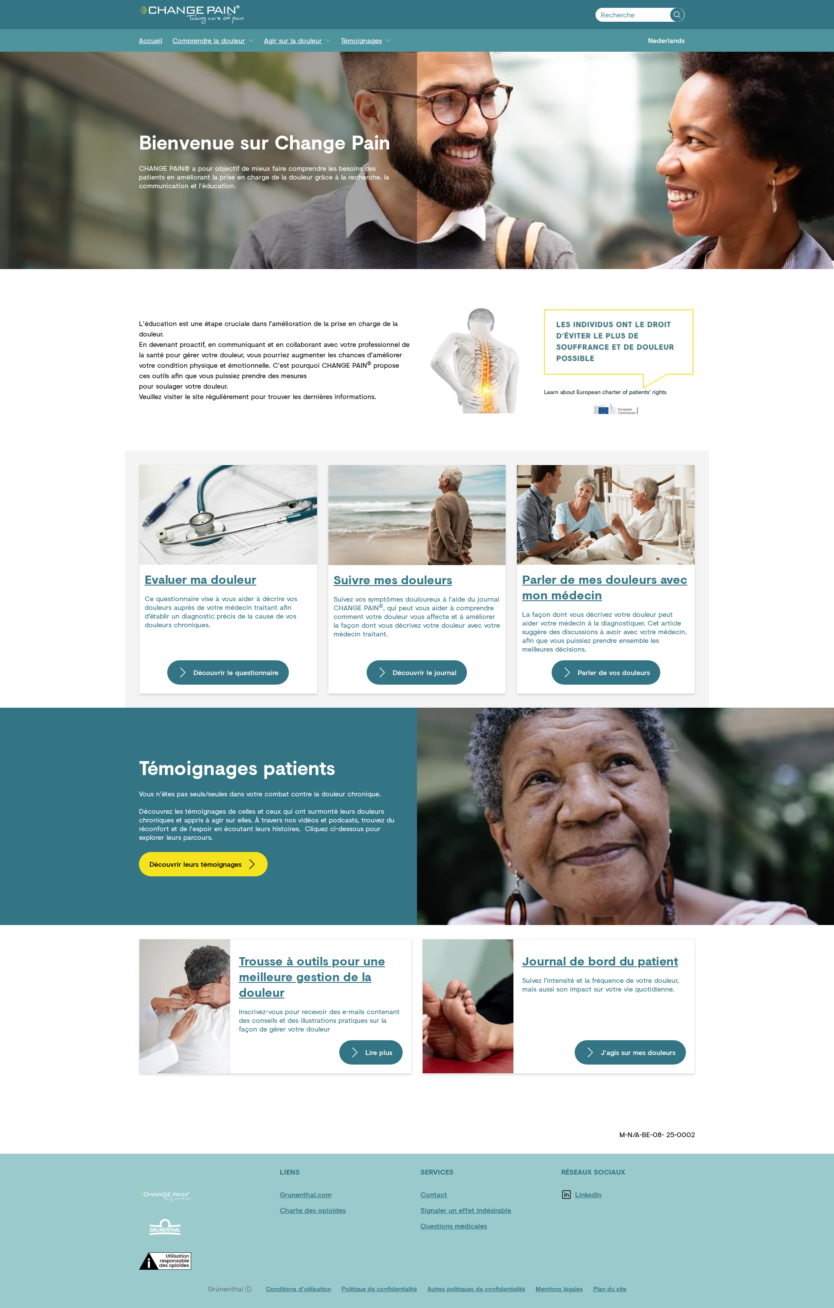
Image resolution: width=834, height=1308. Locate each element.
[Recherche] (677, 15)
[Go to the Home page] (191, 14)
